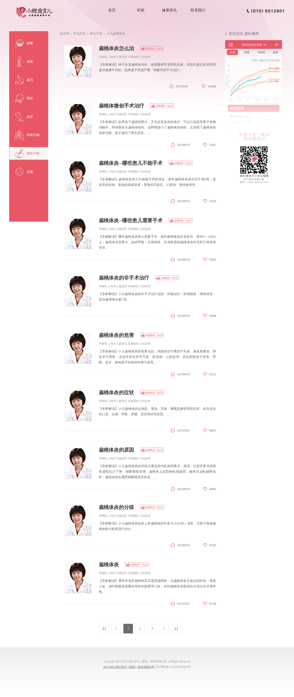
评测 (140, 10)
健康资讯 (169, 10)
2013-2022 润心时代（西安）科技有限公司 (128, 667)
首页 (112, 10)
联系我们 (198, 10)
